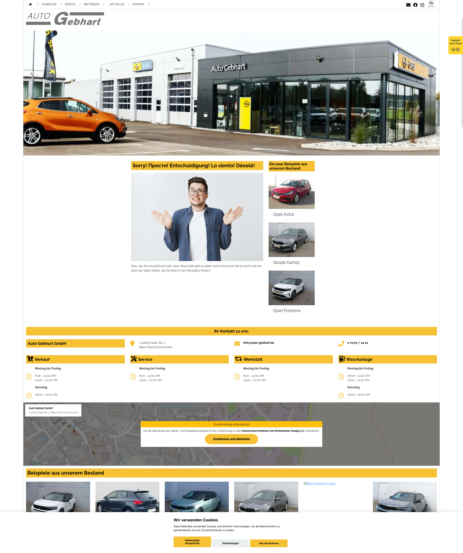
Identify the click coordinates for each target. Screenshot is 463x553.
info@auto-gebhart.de (258, 342)
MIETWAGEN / (94, 4)
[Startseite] (431, 4)
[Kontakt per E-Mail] (408, 4)
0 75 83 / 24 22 (357, 342)
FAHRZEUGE (49, 4)
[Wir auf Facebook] (415, 4)
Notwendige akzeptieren (192, 542)
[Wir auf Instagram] (422, 4)
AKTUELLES (117, 4)
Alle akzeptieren (269, 543)
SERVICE (70, 4)
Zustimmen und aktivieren (231, 439)
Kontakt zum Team (455, 42)
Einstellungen (230, 543)
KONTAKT (138, 4)
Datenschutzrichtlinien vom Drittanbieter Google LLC (273, 430)
